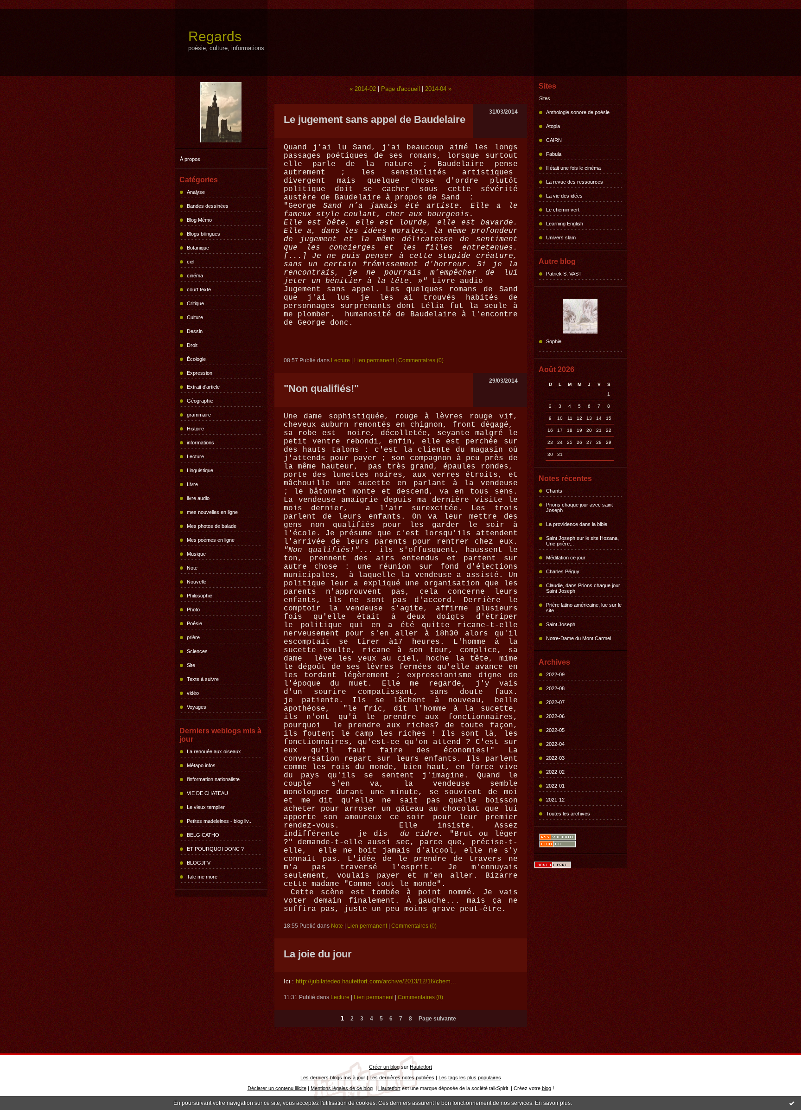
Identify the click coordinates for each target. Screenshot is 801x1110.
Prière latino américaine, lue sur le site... (584, 607)
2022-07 (555, 702)
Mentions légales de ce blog (342, 1088)
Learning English (564, 223)
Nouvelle (196, 581)
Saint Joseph (560, 624)
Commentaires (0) (421, 360)
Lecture (195, 456)
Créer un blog (384, 1067)
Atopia (553, 126)
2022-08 (555, 688)
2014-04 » (438, 88)
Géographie (200, 401)
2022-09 (555, 674)
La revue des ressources (574, 182)
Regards (215, 36)
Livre (192, 484)
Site (191, 665)
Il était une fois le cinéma (573, 168)
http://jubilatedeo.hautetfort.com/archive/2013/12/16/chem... (376, 981)
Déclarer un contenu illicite (277, 1088)
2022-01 (555, 786)
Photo (193, 609)
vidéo (193, 693)
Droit (192, 345)
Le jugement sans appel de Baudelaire (374, 119)
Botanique (198, 247)
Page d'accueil (400, 88)
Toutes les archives (568, 813)
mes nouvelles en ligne (212, 512)
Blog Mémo (199, 220)
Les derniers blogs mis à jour (332, 1077)
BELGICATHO (203, 835)
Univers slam (561, 237)
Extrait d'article (203, 387)
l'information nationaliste (213, 779)
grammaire (199, 414)
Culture (195, 317)
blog (546, 1088)
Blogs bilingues (203, 234)
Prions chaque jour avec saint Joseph (579, 507)
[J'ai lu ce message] (791, 1103)
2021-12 (555, 799)
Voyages (196, 707)
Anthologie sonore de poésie (578, 112)
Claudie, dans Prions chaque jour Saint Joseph (583, 588)
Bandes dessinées (208, 206)
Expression (199, 373)
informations (200, 442)
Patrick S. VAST (564, 273)
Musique (196, 554)
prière (193, 637)
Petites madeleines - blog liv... (220, 821)
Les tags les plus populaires (470, 1077)
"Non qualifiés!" (321, 388)
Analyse (196, 192)
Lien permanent (374, 360)
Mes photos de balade (211, 526)
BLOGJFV (198, 863)
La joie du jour (318, 954)
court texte (199, 289)
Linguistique (200, 470)
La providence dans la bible (576, 524)
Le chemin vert (562, 209)
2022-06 (555, 716)
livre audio (198, 498)
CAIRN (554, 140)
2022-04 (555, 744)
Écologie (196, 359)
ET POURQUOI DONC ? (215, 849)
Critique (195, 303)
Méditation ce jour (565, 557)
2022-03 (555, 758)
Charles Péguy (562, 571)
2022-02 (555, 772)
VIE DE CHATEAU (207, 793)
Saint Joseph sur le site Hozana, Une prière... (582, 540)
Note (192, 568)
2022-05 (555, 730)
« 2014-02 (363, 88)
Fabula (553, 154)
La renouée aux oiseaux (214, 751)
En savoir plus (553, 1103)
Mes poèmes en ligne (211, 540)
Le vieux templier (206, 807)
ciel (190, 261)
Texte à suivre (203, 679)
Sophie (553, 341)
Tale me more (202, 876)
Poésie (194, 623)
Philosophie (199, 595)
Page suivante (437, 1018)
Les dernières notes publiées (401, 1077)
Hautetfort (421, 1067)
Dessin (195, 331)
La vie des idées (564, 196)
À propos (190, 159)
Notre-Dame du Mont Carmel (578, 638)
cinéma (195, 275)
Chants (554, 491)
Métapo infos (201, 765)
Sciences (197, 651)
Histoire (195, 428)
